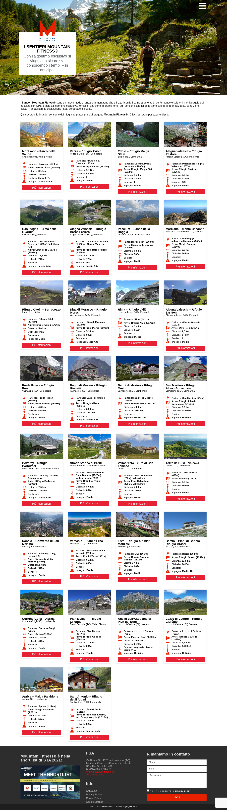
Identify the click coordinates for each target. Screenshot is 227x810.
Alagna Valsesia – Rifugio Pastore (184, 153)
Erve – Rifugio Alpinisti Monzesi (134, 542)
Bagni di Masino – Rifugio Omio (136, 387)
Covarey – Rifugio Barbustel (35, 464)
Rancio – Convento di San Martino (40, 542)
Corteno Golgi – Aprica (38, 618)
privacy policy (182, 791)
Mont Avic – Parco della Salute (38, 153)
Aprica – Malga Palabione (40, 696)
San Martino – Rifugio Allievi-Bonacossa (181, 387)
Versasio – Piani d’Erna (86, 541)
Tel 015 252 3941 (95, 774)
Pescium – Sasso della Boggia (134, 230)
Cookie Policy (93, 798)
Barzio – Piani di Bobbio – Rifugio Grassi (184, 542)
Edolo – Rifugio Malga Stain (133, 153)
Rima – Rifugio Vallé (132, 309)
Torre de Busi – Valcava (182, 463)
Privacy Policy (94, 794)
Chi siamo (91, 790)
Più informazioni (41, 187)
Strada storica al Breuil (86, 463)
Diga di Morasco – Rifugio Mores (88, 311)
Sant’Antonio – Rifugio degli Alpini (86, 698)
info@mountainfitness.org (100, 771)
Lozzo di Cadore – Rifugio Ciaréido (184, 620)
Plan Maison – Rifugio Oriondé (85, 620)
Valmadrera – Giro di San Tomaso (135, 464)
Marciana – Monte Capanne (185, 229)
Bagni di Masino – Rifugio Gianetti (88, 387)
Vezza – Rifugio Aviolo (85, 151)
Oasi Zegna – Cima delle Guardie (39, 230)
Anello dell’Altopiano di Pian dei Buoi (134, 620)
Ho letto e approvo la (170, 791)
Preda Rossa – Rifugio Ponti (38, 387)
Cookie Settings (94, 801)
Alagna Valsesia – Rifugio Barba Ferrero (88, 230)
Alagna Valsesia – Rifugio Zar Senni (184, 311)
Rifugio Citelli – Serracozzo (41, 309)
